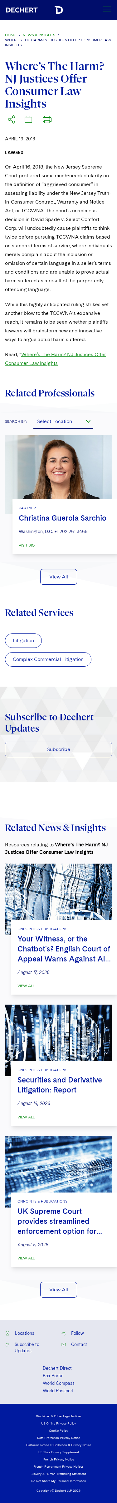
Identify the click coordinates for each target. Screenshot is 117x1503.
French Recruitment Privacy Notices (59, 1466)
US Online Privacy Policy (58, 1423)
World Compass (59, 1383)
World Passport (58, 1390)
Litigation (23, 640)
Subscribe (58, 749)
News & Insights (39, 35)
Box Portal (53, 1375)
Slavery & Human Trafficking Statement (59, 1473)
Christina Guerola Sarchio (62, 517)
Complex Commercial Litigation (48, 659)
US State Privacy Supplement (58, 1452)
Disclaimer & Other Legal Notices (58, 1416)
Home (10, 35)
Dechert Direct (57, 1368)
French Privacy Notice (58, 1459)
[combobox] (63, 421)
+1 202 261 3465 (70, 531)
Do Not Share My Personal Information (58, 1481)
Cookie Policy (58, 1430)
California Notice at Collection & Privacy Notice (58, 1445)
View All (58, 577)
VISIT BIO (27, 545)
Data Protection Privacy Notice (58, 1438)
